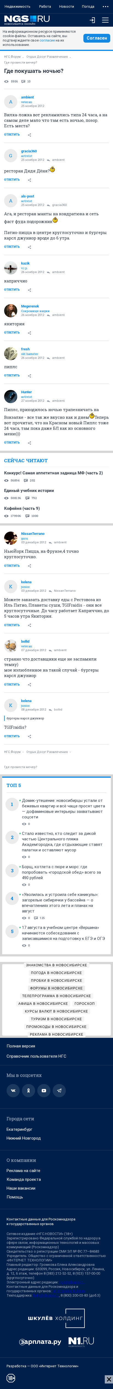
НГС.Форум (12, 57)
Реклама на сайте (23, 1170)
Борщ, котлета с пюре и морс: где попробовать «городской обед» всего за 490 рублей (61, 872)
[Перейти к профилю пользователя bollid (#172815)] (10, 646)
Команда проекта (24, 1179)
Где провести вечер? (20, 62)
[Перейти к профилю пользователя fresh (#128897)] (10, 353)
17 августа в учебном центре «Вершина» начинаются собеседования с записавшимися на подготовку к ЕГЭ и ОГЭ (63, 933)
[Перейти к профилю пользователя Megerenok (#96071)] (10, 310)
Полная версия (21, 1046)
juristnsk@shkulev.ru (69, 1291)
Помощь (15, 1197)
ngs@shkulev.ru (71, 1282)
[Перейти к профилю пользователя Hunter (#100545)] (10, 396)
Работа (45, 6)
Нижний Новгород (24, 1138)
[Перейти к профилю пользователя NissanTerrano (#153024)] (10, 538)
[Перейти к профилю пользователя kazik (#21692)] (10, 267)
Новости (66, 6)
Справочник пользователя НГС (36, 1056)
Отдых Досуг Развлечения (47, 57)
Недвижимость (17, 6)
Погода (88, 6)
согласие (47, 40)
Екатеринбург (19, 1129)
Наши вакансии (21, 1188)
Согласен (97, 38)
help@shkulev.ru (46, 1295)
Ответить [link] (12, 134)
